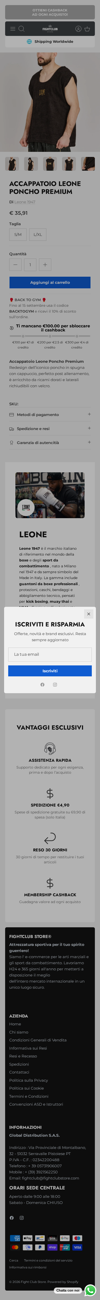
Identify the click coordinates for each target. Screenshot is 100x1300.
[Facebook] (42, 684)
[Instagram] (55, 684)
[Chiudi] (88, 614)
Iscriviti (50, 670)
